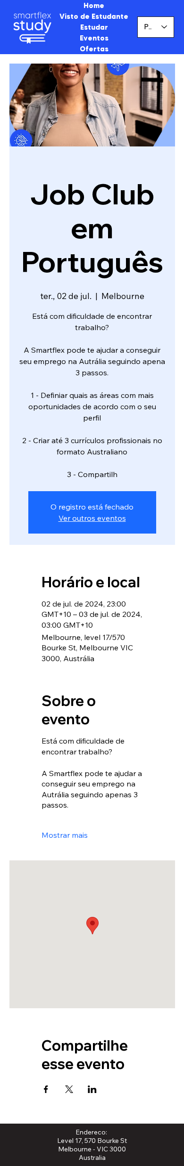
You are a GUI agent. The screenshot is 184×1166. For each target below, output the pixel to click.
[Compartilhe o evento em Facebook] (46, 1089)
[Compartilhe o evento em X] (69, 1089)
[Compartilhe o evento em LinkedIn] (92, 1089)
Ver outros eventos (92, 518)
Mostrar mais (65, 835)
